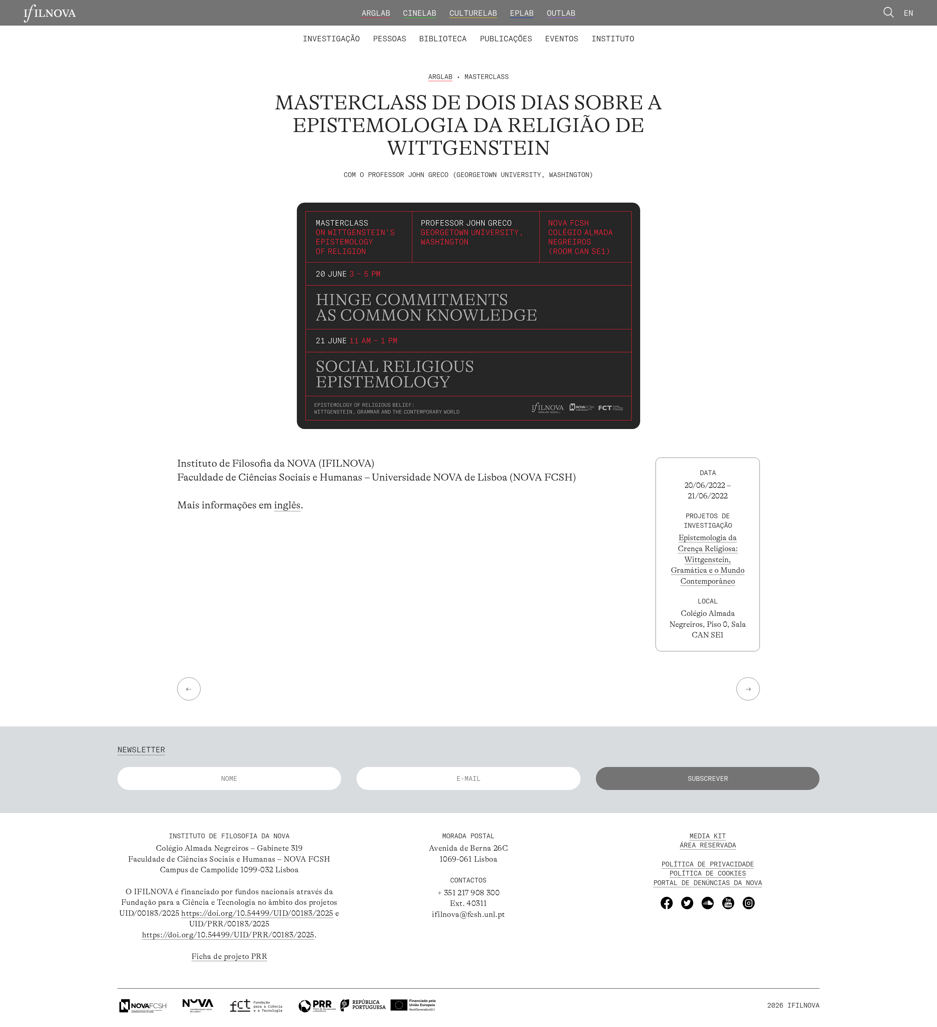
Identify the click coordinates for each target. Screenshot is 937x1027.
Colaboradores (437, 31)
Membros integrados (353, 31)
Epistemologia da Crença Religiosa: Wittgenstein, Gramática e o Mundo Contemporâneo (707, 560)
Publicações (506, 38)
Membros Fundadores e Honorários (553, 31)
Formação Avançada (596, 31)
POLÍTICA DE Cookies (707, 873)
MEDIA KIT (708, 836)
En (908, 13)
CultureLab (473, 13)
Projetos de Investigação (372, 31)
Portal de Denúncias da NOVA (707, 883)
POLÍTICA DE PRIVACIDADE (707, 864)
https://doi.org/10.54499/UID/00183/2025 (257, 913)
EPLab (522, 13)
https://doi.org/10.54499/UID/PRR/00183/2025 (228, 934)
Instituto (612, 38)
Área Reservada (708, 845)
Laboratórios (275, 31)
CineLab (419, 13)
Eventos (561, 38)
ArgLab (376, 13)
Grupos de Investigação (492, 31)
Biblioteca (443, 38)
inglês (287, 505)
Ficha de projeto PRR (229, 956)
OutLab (561, 13)
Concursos (668, 31)
